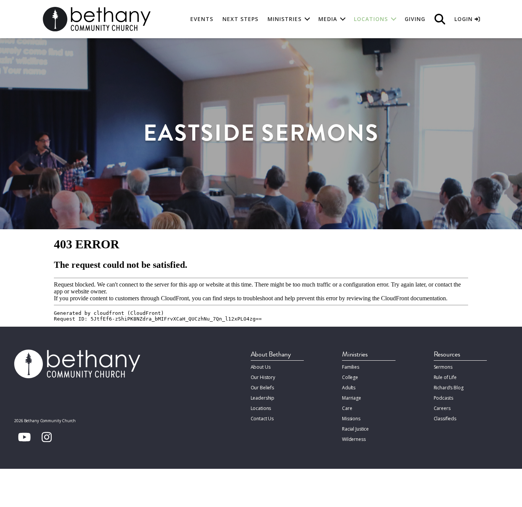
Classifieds (445, 418)
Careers (442, 408)
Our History (263, 377)
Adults (348, 387)
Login (464, 19)
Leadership (263, 398)
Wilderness (354, 439)
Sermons (443, 367)
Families (350, 367)
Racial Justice (355, 429)
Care (347, 408)
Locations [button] (371, 19)
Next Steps (240, 19)
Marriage (351, 398)
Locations (261, 408)
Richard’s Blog (449, 387)
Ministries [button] (284, 19)
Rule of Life (445, 377)
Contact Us (262, 418)
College (350, 377)
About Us (261, 367)
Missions (351, 418)
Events (201, 19)
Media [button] (327, 19)
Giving (415, 19)
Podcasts (443, 398)
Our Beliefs (262, 387)
